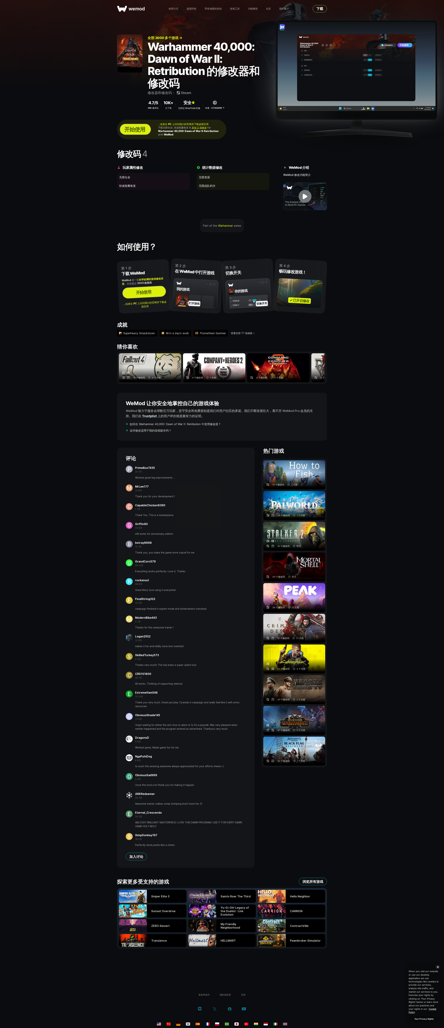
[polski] (217, 1024)
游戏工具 (235, 8)
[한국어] (188, 1024)
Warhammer (225, 225)
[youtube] (244, 1009)
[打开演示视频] (305, 196)
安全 (187, 102)
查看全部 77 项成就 (241, 333)
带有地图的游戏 (213, 8)
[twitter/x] (214, 1009)
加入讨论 (136, 857)
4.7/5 (153, 102)
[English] (159, 1024)
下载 (319, 9)
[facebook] (230, 1009)
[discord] (199, 1009)
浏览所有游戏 (312, 882)
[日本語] (236, 1024)
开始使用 (134, 129)
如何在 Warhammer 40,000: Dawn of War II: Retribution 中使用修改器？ (175, 424)
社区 (268, 8)
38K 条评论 (153, 108)
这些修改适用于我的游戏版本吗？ (150, 430)
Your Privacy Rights (424, 1019)
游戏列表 (191, 8)
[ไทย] (285, 1024)
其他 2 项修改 (199, 127)
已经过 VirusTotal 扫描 (189, 108)
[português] (227, 1024)
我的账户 (284, 8)
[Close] (438, 967)
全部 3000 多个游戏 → (165, 38)
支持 (243, 994)
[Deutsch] (178, 1024)
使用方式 (173, 8)
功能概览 (253, 8)
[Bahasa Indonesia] (266, 1024)
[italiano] (275, 1024)
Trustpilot (149, 416)
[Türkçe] (246, 1024)
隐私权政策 (225, 994)
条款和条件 (204, 994)
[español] (198, 1024)
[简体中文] (168, 1024)
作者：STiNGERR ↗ (214, 108)
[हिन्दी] (256, 1024)
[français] (207, 1024)
